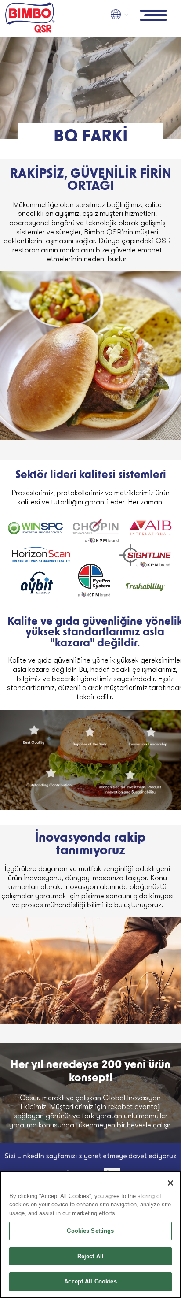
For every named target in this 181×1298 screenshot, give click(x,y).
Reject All (90, 1256)
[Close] (170, 1183)
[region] (90, 1234)
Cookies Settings (90, 1231)
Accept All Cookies (90, 1281)
